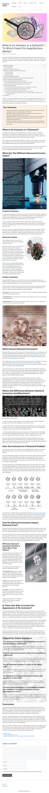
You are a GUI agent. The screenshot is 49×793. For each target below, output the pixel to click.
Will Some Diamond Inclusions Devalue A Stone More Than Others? (19, 82)
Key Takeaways (9, 67)
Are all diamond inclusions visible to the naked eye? (16, 89)
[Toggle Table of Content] (44, 66)
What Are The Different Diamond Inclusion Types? (15, 70)
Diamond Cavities (9, 73)
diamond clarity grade (40, 513)
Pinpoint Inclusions (9, 72)
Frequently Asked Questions (10, 85)
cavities (14, 246)
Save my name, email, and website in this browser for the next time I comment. (23, 771)
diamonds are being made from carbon (18, 361)
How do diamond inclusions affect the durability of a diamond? (18, 88)
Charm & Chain (5, 5)
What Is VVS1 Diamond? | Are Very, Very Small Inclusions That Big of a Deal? (19, 735)
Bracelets (41, 3)
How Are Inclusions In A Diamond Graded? (13, 79)
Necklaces (14, 6)
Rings (20, 3)
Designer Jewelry (33, 3)
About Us (4, 784)
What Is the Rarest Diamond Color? (11, 734)
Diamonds (14, 3)
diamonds (12, 132)
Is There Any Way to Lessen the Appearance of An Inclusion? (17, 84)
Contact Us (5, 786)
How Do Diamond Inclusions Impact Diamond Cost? (15, 81)
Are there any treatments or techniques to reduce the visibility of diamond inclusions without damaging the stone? (24, 93)
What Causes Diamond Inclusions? (11, 76)
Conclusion (6, 95)
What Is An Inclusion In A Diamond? (11, 69)
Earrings (25, 3)
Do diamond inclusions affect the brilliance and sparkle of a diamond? (19, 91)
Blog (20, 6)
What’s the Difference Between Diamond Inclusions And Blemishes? (19, 78)
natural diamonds (34, 355)
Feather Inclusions (9, 74)
